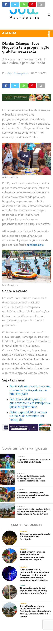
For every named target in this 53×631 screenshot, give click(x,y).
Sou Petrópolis (18, 73)
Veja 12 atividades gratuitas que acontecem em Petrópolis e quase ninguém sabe (30, 403)
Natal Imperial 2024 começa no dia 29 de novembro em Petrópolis (28, 416)
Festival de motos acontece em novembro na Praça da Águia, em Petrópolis (30, 390)
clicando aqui (35, 245)
